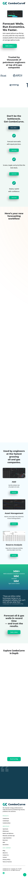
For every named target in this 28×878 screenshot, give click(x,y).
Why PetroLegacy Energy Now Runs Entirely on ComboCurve (13, 713)
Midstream (6, 831)
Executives (6, 844)
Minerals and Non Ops (9, 835)
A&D (4, 842)
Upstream (5, 829)
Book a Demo (9, 46)
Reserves (5, 840)
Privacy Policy (6, 859)
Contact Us (6, 855)
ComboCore (6, 818)
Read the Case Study (15, 791)
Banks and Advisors (8, 833)
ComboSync (6, 820)
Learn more (13, 150)
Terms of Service (7, 861)
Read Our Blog (14, 759)
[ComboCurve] (14, 3)
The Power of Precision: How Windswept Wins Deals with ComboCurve (12, 747)
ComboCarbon (6, 823)
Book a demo (14, 632)
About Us (5, 853)
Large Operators (7, 838)
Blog (4, 850)
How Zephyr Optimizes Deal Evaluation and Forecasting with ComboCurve (12, 679)
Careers (5, 857)
